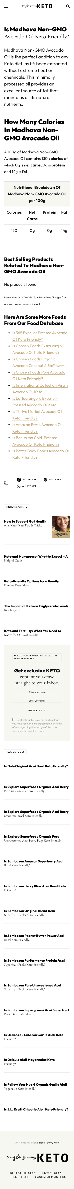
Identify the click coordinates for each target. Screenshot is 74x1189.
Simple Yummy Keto (48, 1142)
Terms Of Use (19, 1177)
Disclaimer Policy (23, 1173)
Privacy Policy (51, 1173)
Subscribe (35, 710)
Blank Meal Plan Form (50, 1177)
